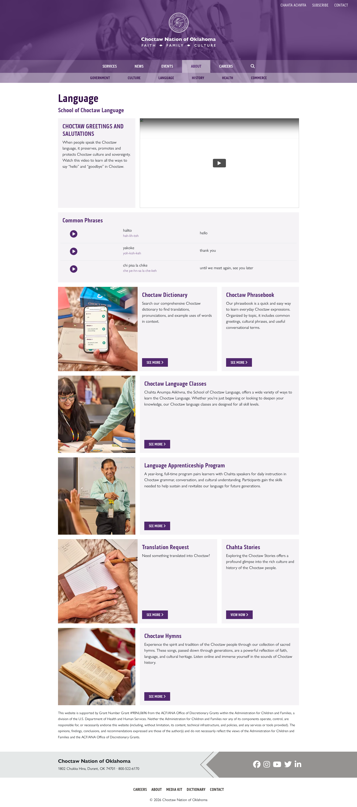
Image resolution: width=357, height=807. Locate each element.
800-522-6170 (128, 768)
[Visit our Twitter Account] (288, 765)
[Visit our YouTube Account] (277, 765)
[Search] (253, 66)
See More (154, 362)
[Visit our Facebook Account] (256, 765)
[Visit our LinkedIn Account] (298, 765)
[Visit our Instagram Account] (266, 765)
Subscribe (320, 5)
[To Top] (334, 796)
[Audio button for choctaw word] (73, 234)
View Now (238, 614)
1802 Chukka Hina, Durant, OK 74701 (86, 768)
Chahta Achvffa (293, 5)
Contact (341, 5)
